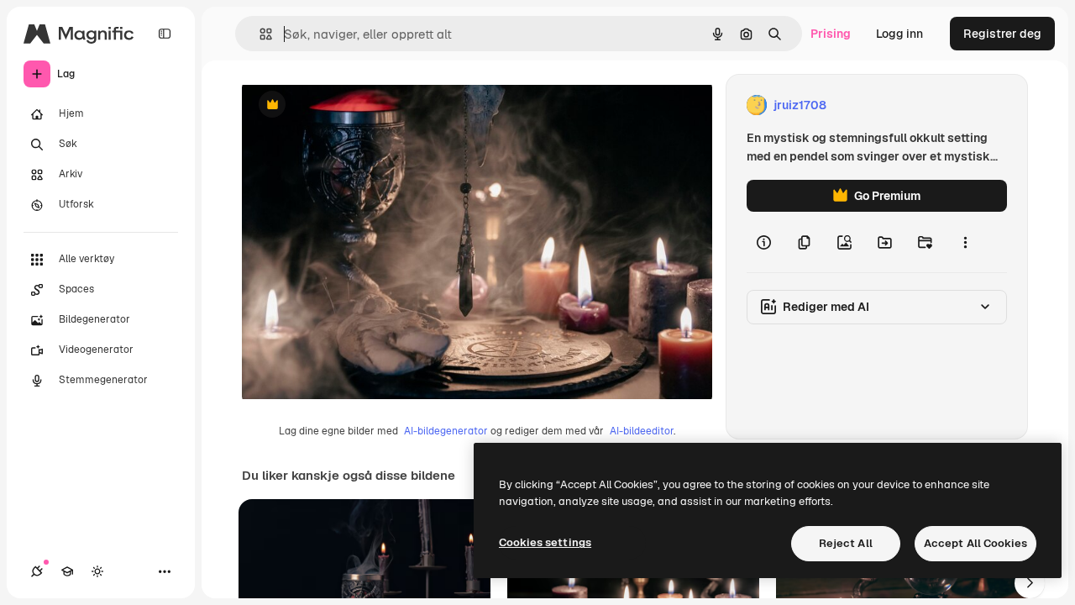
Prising (830, 33)
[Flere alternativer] (965, 242)
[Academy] (67, 571)
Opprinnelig (360, 105)
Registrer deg (1002, 33)
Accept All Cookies (975, 543)
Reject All (846, 543)
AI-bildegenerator (446, 431)
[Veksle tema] (97, 571)
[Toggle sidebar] (164, 33)
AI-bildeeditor (642, 431)
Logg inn (899, 33)
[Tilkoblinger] (37, 571)
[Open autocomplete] (259, 34)
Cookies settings (545, 542)
